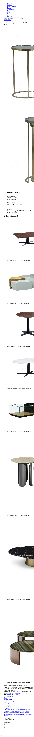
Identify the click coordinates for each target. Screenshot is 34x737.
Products (9, 5)
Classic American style (10, 703)
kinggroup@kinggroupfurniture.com (17, 693)
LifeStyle (9, 3)
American (14, 6)
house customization (14, 712)
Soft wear (21, 711)
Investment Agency (9, 714)
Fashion (10, 709)
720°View (10, 15)
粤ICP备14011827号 (12, 694)
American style (23, 709)
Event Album (7, 706)
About (5, 698)
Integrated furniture (19, 714)
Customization (11, 9)
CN (5, 20)
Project (9, 8)
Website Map (7, 705)
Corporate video (8, 708)
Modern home (15, 711)
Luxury (9, 6)
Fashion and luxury (9, 23)
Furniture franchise (24, 712)
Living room (18, 23)
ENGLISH (10, 16)
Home (8, 2)
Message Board (8, 699)
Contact (9, 14)
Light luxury (15, 709)
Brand (8, 11)
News (8, 12)
